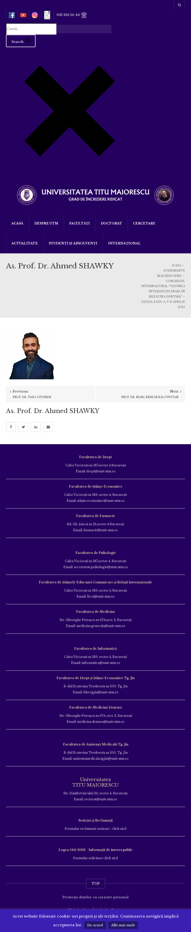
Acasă (17, 223)
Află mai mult (123, 925)
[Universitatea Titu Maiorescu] (95, 194)
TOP (96, 883)
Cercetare (144, 223)
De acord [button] (95, 925)
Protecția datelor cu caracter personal (95, 897)
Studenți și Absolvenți (73, 243)
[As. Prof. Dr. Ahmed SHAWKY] (31, 353)
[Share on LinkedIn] (36, 427)
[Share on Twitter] (23, 427)
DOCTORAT (111, 223)
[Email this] (48, 427)
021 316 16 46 (68, 15)
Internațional (124, 243)
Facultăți (79, 223)
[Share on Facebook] (11, 427)
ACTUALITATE (24, 243)
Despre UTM (46, 223)
